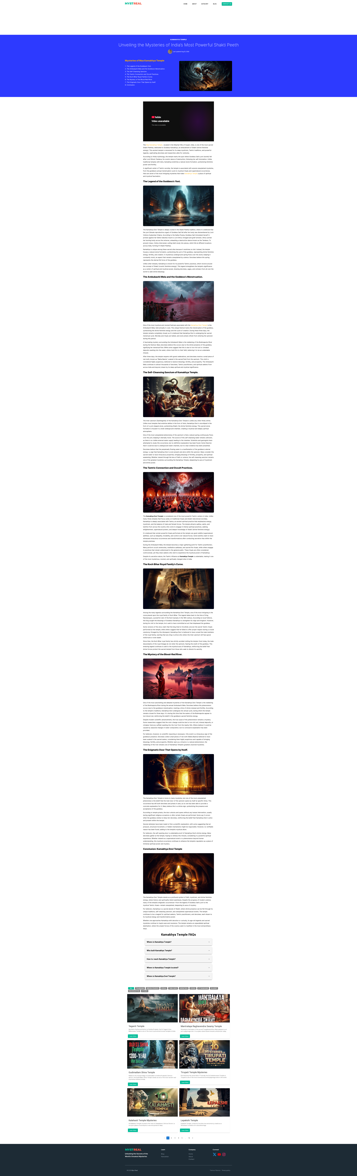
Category (204, 4)
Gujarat (214, 988)
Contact (191, 1159)
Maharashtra (134, 991)
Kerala (163, 988)
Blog (215, 4)
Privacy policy (226, 1170)
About (194, 4)
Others (144, 991)
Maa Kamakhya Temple (154, 145)
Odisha (192, 988)
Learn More (132, 1036)
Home (185, 4)
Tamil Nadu (173, 988)
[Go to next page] (192, 1137)
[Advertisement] (178, 21)
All (131, 988)
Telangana (140, 988)
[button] (178, 942)
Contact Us (227, 4)
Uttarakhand (203, 988)
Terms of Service (215, 1170)
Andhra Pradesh (153, 988)
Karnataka (184, 988)
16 (189, 1138)
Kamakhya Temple (191, 173)
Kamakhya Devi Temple (199, 325)
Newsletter (165, 1156)
